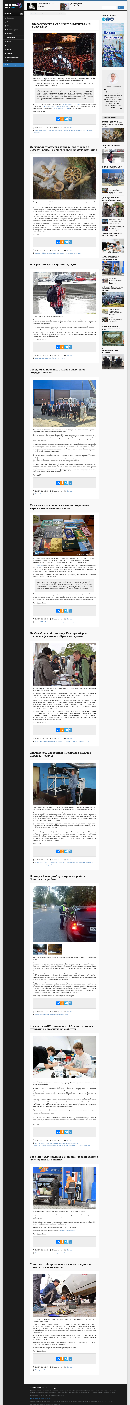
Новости (39, 13)
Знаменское (70, 863)
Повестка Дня (34, 13)
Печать (69, 128)
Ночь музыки (87, 130)
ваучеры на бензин (62, 1253)
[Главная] (13, 8)
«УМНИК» (86, 1145)
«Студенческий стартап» (73, 1145)
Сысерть (38, 253)
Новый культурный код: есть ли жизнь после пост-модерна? (47, 4)
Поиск (121, 8)
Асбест (53, 865)
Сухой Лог (61, 863)
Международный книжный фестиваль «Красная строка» (56, 741)
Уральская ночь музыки (73, 130)
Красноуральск (39, 865)
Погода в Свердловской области (47, 358)
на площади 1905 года (72, 104)
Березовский (80, 863)
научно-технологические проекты (65, 1143)
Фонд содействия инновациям (45, 1145)
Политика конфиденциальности (40, 1398)
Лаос (37, 494)
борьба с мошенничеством (45, 1253)
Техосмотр (47, 1370)
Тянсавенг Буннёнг (46, 494)
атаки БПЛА (39, 622)
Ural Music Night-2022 (43, 130)
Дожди (62, 358)
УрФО (112, 4)
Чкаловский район (42, 1014)
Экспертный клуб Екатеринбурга (76, 4)
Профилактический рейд (59, 1014)
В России (118, 4)
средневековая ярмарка (61, 108)
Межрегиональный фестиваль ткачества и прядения (61, 253)
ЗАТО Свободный (50, 863)
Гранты (60, 1145)
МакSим (36, 133)
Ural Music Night (57, 130)
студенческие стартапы (43, 1143)
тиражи (74, 622)
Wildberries (49, 622)
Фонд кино (39, 863)
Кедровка (89, 863)
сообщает (39, 566)
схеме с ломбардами (67, 1231)
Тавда (48, 865)
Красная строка (83, 741)
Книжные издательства (62, 622)
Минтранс (39, 1370)
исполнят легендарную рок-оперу (56, 106)
